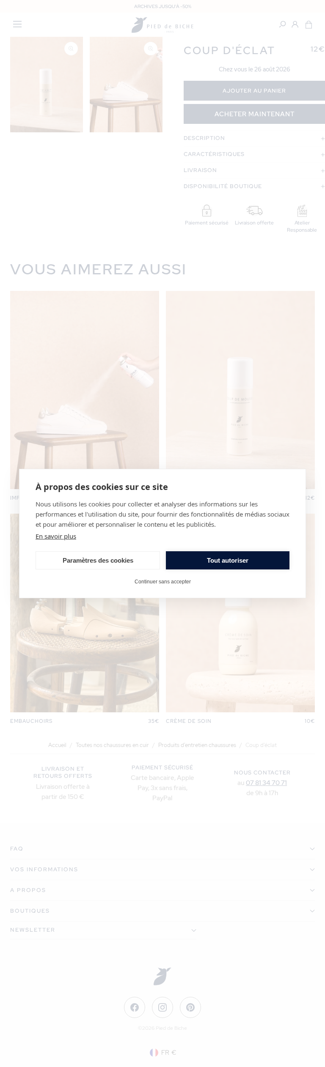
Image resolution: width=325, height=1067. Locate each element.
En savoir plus (56, 536)
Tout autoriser (227, 560)
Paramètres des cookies (98, 560)
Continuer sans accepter (163, 581)
